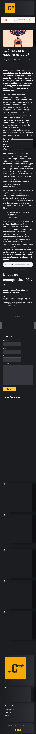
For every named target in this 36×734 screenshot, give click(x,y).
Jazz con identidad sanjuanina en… (17, 475)
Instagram (8, 715)
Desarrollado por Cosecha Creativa (20, 726)
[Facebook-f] (16, 730)
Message (6, 363)
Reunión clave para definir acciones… (14, 437)
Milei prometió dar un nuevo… (15, 450)
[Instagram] (19, 730)
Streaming (8, 712)
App (6, 718)
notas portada (7, 60)
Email (4, 348)
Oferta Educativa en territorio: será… (15, 464)
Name (5, 340)
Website (5, 356)
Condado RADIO (9, 709)
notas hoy (17, 316)
